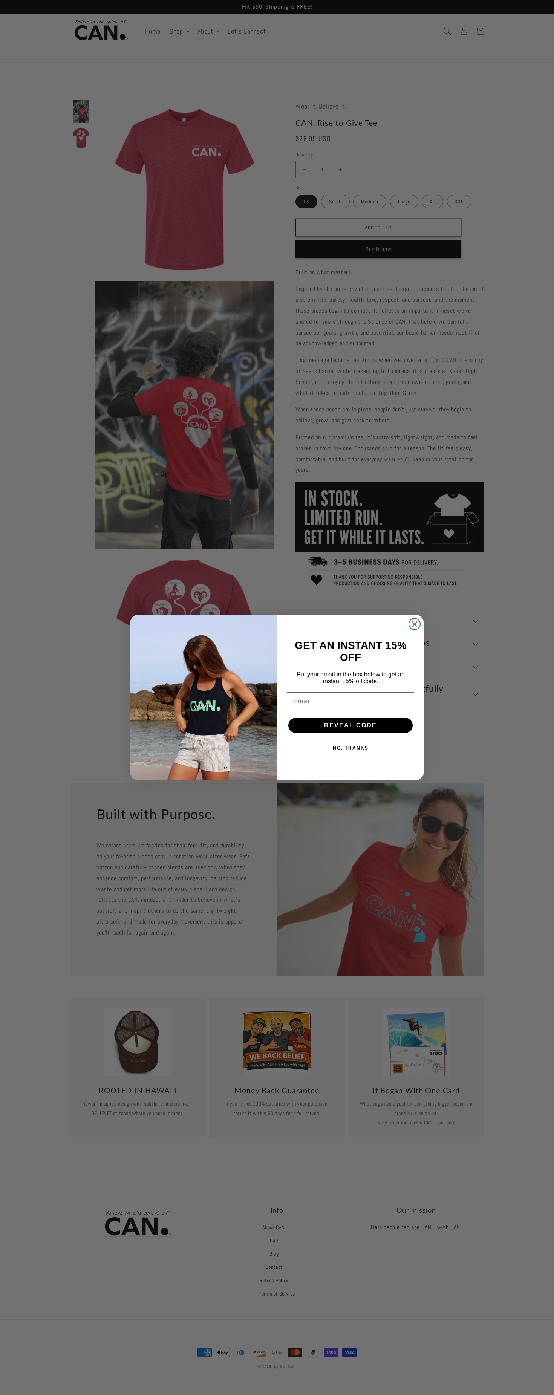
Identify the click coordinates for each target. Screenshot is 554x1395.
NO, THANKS (351, 748)
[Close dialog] (414, 624)
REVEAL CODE (350, 725)
